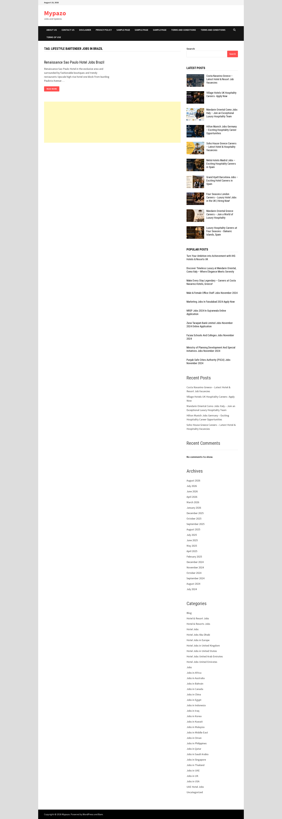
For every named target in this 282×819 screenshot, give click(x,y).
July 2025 (192, 535)
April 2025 (192, 551)
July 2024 (192, 589)
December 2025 (195, 513)
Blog (189, 613)
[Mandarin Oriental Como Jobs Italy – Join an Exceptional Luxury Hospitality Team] (195, 110)
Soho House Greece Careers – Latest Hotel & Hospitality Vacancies (221, 147)
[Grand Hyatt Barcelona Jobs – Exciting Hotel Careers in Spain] (195, 177)
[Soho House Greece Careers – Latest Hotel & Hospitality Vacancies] (195, 144)
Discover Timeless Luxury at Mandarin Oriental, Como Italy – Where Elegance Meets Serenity (211, 270)
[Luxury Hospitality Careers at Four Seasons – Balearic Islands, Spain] (195, 228)
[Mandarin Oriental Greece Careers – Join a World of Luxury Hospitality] (195, 211)
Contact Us (68, 29)
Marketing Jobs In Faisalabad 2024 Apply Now (211, 301)
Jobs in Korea (194, 716)
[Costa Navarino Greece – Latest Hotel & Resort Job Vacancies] (195, 76)
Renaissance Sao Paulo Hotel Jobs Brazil (74, 62)
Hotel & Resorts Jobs (198, 623)
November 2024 (195, 567)
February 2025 (194, 556)
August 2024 (193, 583)
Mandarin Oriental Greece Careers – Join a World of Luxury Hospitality (219, 214)
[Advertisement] (112, 122)
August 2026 (193, 480)
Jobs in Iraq (193, 710)
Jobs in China (194, 694)
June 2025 (192, 540)
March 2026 (193, 502)
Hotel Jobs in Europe (198, 640)
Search (191, 48)
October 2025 (194, 518)
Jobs (189, 667)
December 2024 (195, 562)
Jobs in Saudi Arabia (197, 754)
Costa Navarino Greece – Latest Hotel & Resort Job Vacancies (220, 79)
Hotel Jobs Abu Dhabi (198, 634)
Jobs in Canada (195, 689)
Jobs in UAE (193, 770)
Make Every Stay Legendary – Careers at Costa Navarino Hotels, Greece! (211, 282)
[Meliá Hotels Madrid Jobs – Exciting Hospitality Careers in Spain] (195, 160)
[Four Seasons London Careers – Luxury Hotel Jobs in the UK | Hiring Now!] (195, 194)
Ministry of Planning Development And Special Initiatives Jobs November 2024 (211, 349)
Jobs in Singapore (196, 759)
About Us (51, 29)
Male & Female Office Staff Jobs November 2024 (212, 292)
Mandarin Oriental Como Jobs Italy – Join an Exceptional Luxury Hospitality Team (221, 113)
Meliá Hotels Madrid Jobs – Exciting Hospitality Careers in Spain (221, 164)
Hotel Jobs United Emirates (202, 662)
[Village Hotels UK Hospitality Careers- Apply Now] (195, 93)
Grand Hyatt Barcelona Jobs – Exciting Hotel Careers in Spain (222, 180)
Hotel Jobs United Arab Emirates (205, 656)
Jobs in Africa (194, 672)
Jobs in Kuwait (195, 721)
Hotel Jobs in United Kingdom (203, 645)
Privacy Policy (104, 29)
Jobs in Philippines (197, 743)
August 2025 (193, 529)
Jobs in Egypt (194, 700)
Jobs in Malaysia (195, 727)
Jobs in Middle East (197, 732)
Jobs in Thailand (195, 765)
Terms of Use (53, 37)
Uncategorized (195, 792)
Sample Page (123, 29)
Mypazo (55, 13)
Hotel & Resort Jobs (198, 618)
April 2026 (192, 496)
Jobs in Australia (196, 678)
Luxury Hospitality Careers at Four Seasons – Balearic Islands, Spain (221, 231)
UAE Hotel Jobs (195, 786)
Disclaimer (85, 29)
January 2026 (194, 507)
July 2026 (192, 486)
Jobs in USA (193, 781)
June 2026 (192, 491)
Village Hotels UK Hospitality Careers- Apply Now (221, 94)
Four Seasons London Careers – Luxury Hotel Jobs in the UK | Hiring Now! (221, 197)
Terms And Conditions (183, 29)
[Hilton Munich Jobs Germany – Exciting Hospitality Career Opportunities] (195, 127)
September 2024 (195, 578)
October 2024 (194, 573)
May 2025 (192, 545)
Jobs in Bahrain (195, 683)
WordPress (88, 814)
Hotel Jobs (193, 629)
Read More (52, 88)
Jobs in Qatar (194, 748)
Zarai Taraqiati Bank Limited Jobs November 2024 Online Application (210, 324)
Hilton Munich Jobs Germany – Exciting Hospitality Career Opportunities (221, 130)
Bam (100, 814)
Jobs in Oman (194, 738)
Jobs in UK (192, 776)
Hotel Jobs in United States (202, 651)
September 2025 (195, 524)
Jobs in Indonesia (196, 705)
